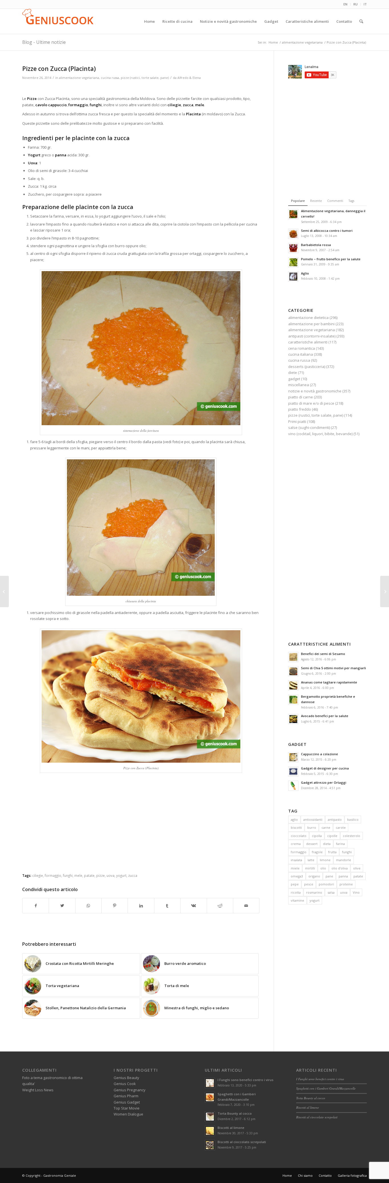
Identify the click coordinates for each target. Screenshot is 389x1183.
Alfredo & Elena (189, 78)
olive (357, 868)
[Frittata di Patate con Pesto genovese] (384, 591)
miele (295, 868)
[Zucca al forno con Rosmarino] (4, 591)
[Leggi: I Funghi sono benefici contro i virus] (210, 1083)
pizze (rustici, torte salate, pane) (145, 78)
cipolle (332, 836)
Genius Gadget (127, 1102)
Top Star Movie (127, 1108)
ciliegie (37, 875)
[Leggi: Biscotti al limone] (210, 1131)
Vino (356, 892)
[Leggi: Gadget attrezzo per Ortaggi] (293, 786)
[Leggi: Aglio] (293, 276)
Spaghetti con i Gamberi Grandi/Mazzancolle (326, 1088)
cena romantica (301, 348)
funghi (347, 852)
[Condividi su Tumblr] (167, 905)
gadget (294, 378)
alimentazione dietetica (308, 317)
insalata (296, 860)
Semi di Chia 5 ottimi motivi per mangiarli (333, 668)
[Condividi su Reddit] (220, 905)
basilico (353, 819)
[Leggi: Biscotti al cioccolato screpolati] (210, 1145)
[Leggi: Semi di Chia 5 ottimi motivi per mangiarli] (293, 671)
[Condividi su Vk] (193, 905)
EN (345, 4)
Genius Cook (125, 1083)
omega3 (297, 876)
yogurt (315, 900)
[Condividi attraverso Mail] (246, 905)
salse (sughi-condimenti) (309, 427)
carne (326, 827)
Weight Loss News (38, 1089)
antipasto (335, 819)
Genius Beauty (126, 1077)
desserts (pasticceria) (306, 366)
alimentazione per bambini (311, 323)
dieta (327, 844)
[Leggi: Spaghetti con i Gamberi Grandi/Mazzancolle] (210, 1097)
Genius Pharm (126, 1095)
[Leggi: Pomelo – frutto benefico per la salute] (293, 262)
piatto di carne (300, 397)
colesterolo (351, 836)
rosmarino (314, 892)
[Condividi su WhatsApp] (88, 905)
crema (296, 844)
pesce (308, 884)
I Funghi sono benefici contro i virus (245, 1080)
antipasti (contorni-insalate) (311, 336)
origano (314, 876)
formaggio (298, 852)
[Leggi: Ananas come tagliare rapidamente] (293, 685)
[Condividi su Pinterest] (115, 905)
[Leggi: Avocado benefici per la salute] (293, 719)
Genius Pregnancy (130, 1089)
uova (343, 892)
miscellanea (298, 384)
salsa (331, 892)
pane (329, 876)
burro (311, 827)
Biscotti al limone (231, 1127)
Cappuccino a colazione (319, 754)
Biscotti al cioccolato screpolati (242, 1142)
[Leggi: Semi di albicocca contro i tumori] (293, 234)
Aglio (305, 273)
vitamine (297, 900)
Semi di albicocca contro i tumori (327, 230)
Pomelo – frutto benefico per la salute (331, 259)
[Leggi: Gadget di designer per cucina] (293, 771)
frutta (332, 852)
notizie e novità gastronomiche (314, 391)
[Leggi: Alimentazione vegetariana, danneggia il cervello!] (293, 214)
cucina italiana (300, 354)
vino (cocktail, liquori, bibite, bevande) (320, 433)
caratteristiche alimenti (307, 342)
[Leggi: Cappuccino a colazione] (293, 757)
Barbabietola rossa (316, 245)
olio (323, 868)
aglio (294, 819)
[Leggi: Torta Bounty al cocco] (210, 1117)
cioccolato (298, 836)
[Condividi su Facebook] (35, 905)
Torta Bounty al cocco (235, 1113)
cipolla (317, 836)
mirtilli (310, 868)
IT (365, 4)
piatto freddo (299, 409)
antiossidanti (312, 819)
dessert (312, 844)
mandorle (343, 860)
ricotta (296, 892)
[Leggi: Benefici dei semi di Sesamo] (293, 657)
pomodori (326, 884)
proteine (346, 884)
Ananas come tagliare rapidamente (329, 682)
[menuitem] (346, 4)
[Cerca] (361, 21)
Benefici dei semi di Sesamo (323, 654)
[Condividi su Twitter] (62, 905)
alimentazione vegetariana (79, 78)
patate (358, 876)
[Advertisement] (141, 89)
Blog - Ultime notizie (44, 42)
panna (343, 876)
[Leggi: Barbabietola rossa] (293, 248)
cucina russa (110, 78)
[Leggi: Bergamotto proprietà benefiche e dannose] (293, 700)
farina (340, 844)
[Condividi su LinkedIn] (141, 905)
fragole (317, 852)
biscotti (296, 827)
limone (325, 860)
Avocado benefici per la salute (324, 716)
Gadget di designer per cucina (325, 768)
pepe (295, 884)
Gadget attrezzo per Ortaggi (323, 782)
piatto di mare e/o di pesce (311, 403)
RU (355, 4)
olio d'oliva (339, 868)
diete (292, 372)
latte (311, 860)
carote (341, 827)
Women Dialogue (128, 1114)
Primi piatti (297, 421)
